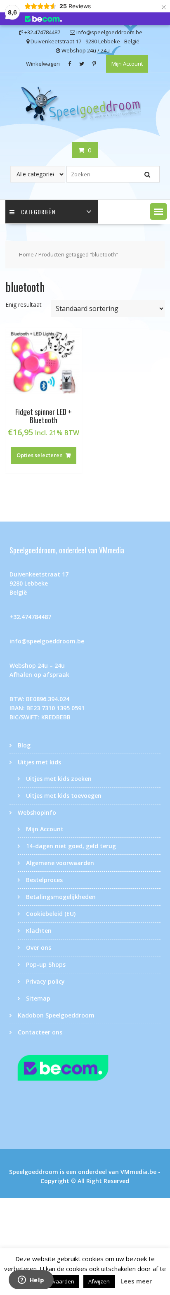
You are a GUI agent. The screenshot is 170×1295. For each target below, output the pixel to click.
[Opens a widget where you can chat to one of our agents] (31, 1280)
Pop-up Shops (46, 964)
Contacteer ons (40, 1032)
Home (26, 254)
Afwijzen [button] (99, 1281)
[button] (158, 211)
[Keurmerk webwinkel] (85, 1069)
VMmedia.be (138, 1172)
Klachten (39, 930)
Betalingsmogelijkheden (61, 897)
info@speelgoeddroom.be (46, 641)
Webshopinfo (37, 812)
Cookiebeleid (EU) (51, 914)
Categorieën (38, 211)
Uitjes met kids (39, 762)
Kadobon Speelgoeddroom (56, 1015)
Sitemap (38, 998)
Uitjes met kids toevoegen (64, 795)
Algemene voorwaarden (60, 863)
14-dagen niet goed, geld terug (71, 846)
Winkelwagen (43, 63)
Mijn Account (127, 63)
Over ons (38, 947)
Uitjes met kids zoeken (59, 779)
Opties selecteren (40, 455)
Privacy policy (45, 981)
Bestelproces (44, 880)
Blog (24, 745)
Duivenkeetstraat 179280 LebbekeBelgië (38, 583)
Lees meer (136, 1281)
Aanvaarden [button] (58, 1281)
